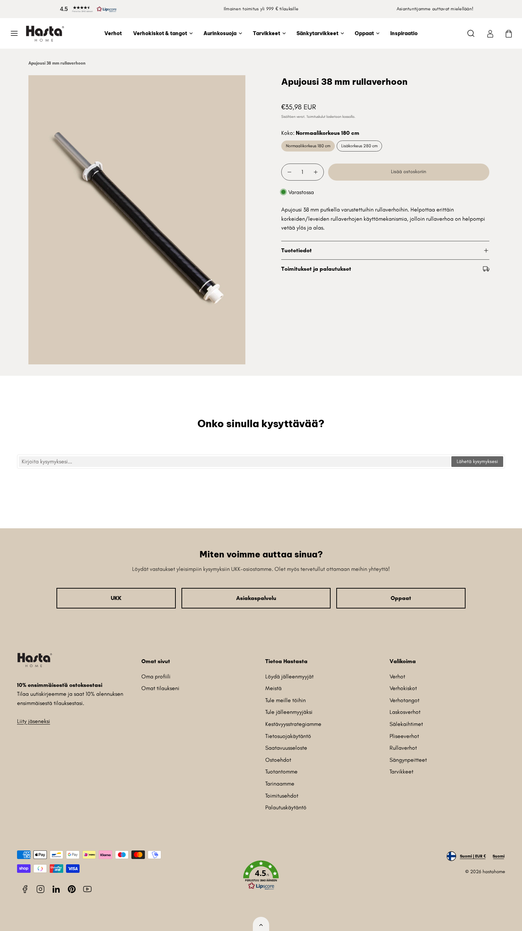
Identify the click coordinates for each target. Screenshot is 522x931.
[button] (87, 9)
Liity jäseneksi (33, 721)
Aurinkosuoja (219, 33)
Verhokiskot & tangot (160, 33)
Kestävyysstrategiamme (293, 724)
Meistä (273, 688)
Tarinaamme (279, 783)
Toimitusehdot (281, 795)
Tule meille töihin (285, 700)
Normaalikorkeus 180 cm (308, 145)
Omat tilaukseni (160, 688)
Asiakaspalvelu (256, 598)
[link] (490, 33)
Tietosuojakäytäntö (288, 736)
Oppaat (364, 33)
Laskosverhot (405, 712)
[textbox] (234, 462)
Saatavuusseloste (286, 747)
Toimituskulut (315, 116)
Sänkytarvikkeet (317, 33)
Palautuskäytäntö (285, 807)
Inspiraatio (404, 33)
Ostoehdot (278, 759)
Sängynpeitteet (408, 759)
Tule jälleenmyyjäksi (288, 712)
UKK (116, 598)
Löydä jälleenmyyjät (289, 676)
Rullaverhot (403, 747)
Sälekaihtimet (406, 724)
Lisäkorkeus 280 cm (359, 145)
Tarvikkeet (266, 33)
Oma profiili (155, 676)
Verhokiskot (403, 688)
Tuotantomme (281, 771)
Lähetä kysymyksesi (477, 461)
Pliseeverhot (404, 736)
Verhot (113, 33)
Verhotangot (404, 700)
